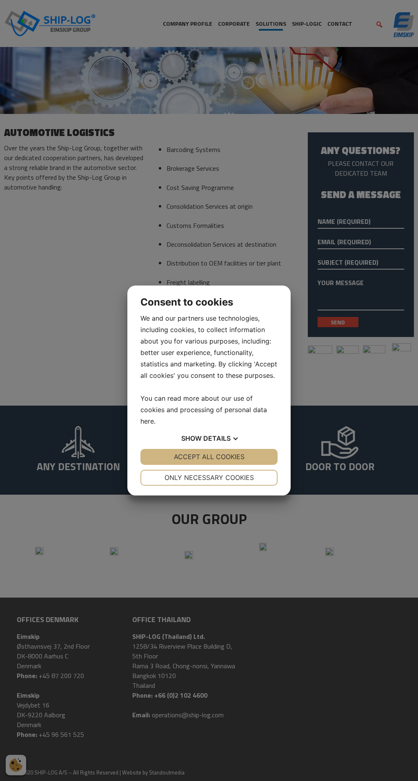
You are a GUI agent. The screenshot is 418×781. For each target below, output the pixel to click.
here (147, 421)
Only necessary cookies (209, 477)
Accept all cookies (209, 457)
